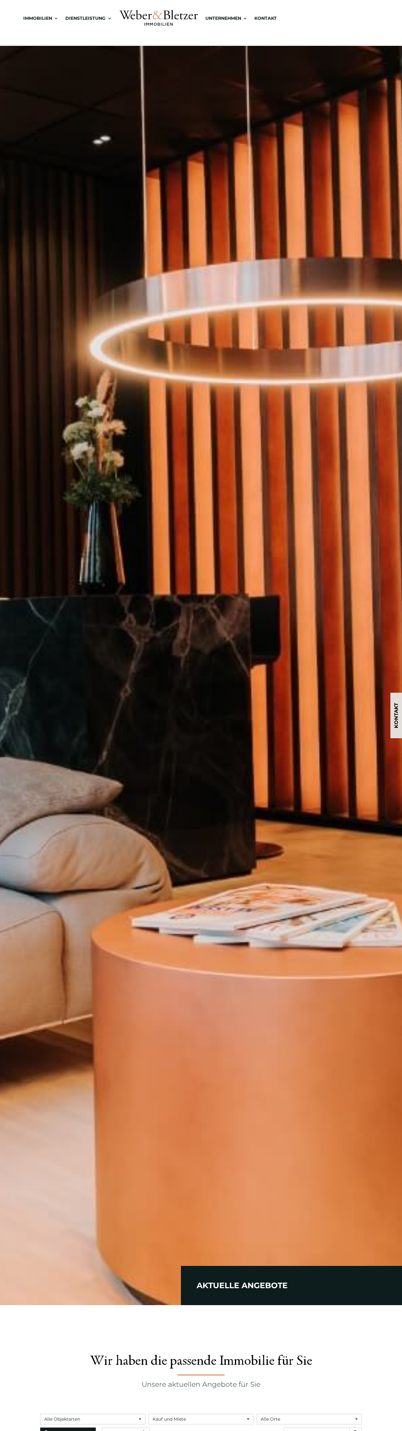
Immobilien (37, 18)
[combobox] (92, 1419)
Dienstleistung (85, 18)
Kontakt (265, 18)
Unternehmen (223, 18)
